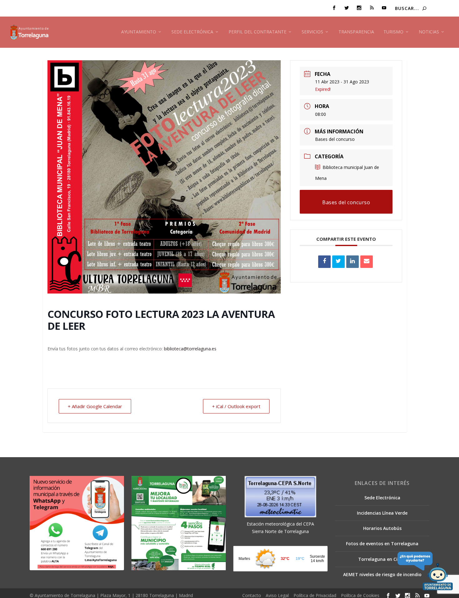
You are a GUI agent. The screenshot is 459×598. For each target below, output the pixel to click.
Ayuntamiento (138, 32)
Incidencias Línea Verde (382, 513)
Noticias (429, 32)
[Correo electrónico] (366, 261)
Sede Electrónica (192, 32)
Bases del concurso (335, 139)
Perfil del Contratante (257, 32)
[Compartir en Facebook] (324, 261)
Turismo (393, 32)
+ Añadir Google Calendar (95, 406)
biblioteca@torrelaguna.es (190, 349)
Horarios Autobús (382, 528)
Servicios (312, 32)
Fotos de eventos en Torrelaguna (382, 543)
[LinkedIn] (352, 261)
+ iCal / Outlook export (236, 406)
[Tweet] (338, 261)
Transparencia (356, 32)
